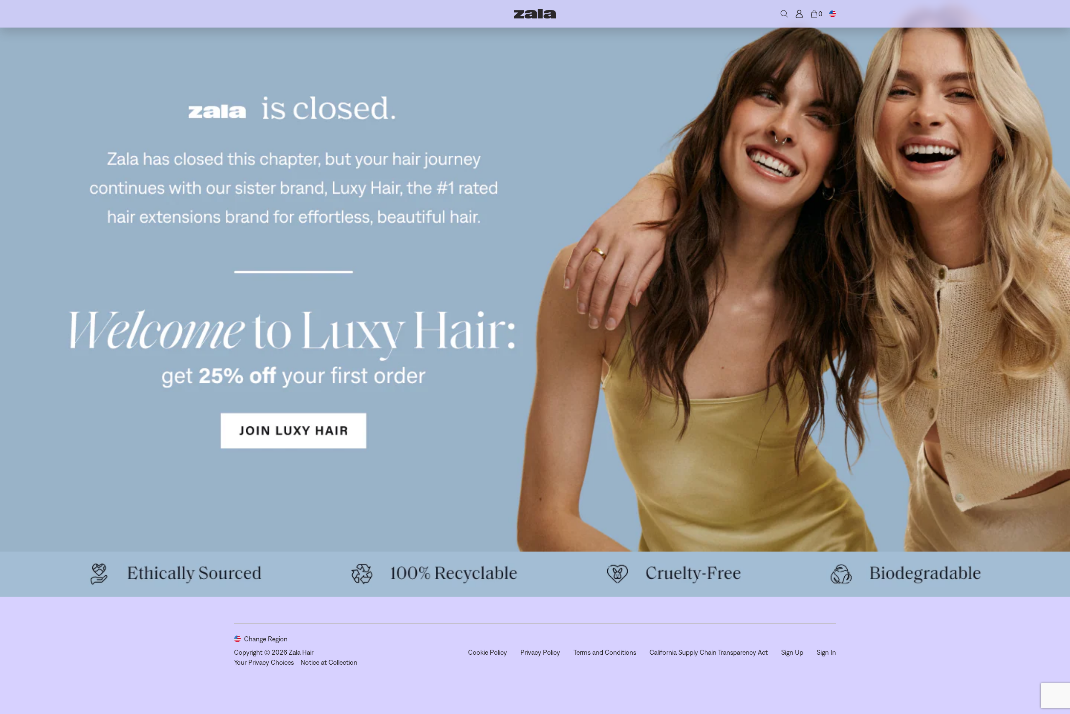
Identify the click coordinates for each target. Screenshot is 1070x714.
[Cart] (814, 14)
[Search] (784, 14)
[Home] (535, 13)
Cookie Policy (487, 652)
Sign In (826, 652)
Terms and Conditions (604, 652)
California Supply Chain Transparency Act (709, 652)
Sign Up (792, 652)
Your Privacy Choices (264, 662)
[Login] (799, 14)
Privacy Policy (540, 652)
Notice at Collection (329, 662)
